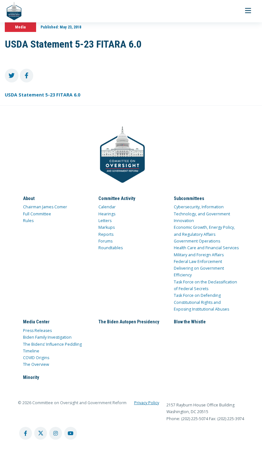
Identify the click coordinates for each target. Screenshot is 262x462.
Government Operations (197, 241)
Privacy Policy (146, 402)
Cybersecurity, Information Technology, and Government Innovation (202, 213)
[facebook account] (25, 433)
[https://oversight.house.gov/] (10, 11)
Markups (106, 227)
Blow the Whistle (190, 321)
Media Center (36, 321)
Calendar (107, 207)
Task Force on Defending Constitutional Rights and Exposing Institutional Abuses (201, 302)
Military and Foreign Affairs (199, 255)
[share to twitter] (12, 75)
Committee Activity (116, 198)
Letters (105, 220)
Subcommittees (189, 198)
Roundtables (110, 247)
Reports (105, 234)
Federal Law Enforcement (198, 261)
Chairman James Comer (45, 207)
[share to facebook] (27, 75)
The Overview (36, 364)
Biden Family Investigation (47, 337)
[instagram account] (55, 433)
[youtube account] (70, 433)
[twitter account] (40, 433)
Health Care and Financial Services (206, 247)
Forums (105, 241)
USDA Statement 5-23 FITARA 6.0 (42, 95)
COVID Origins (36, 357)
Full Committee (37, 214)
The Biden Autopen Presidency (128, 321)
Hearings (106, 214)
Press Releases (37, 330)
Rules (28, 220)
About (29, 198)
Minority (31, 377)
